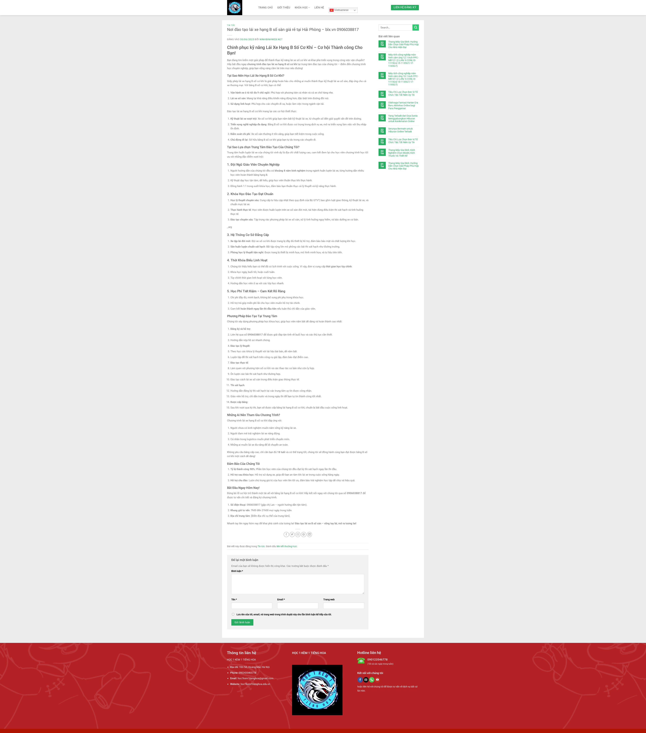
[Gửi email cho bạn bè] (297, 534)
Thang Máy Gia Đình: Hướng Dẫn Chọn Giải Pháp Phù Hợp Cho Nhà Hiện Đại (403, 44)
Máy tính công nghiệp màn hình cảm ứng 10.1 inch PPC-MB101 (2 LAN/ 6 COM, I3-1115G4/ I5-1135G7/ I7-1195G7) (403, 79)
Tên (234, 599)
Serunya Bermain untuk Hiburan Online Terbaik (400, 130)
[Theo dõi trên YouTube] (377, 679)
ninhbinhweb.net (271, 39)
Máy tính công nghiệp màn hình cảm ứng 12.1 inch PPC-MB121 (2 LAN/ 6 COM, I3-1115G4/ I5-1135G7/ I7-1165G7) (403, 60)
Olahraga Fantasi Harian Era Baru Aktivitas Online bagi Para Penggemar (403, 105)
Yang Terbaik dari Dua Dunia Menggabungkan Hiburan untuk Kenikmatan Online (403, 118)
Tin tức (231, 25)
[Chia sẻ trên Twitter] (292, 534)
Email (281, 599)
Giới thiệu (283, 7)
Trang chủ (265, 7)
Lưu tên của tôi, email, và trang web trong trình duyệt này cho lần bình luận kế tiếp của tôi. (284, 614)
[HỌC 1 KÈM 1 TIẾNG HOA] (240, 7)
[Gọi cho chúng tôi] (371, 679)
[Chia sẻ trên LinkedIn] (309, 534)
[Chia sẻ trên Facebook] (286, 534)
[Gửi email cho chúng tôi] (365, 679)
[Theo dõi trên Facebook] (360, 679)
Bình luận (237, 571)
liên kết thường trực (287, 546)
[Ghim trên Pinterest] (303, 534)
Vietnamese (341, 10)
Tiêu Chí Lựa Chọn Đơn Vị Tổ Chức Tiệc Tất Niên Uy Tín (403, 93)
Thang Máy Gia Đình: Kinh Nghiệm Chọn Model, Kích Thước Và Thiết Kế (401, 153)
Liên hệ (319, 7)
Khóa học (301, 7)
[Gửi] (415, 27)
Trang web (329, 599)
